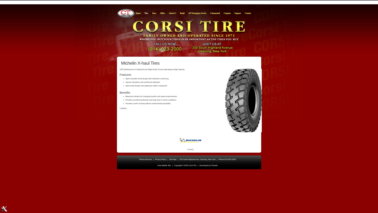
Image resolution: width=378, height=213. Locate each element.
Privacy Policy (160, 159)
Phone (227, 159)
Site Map (172, 159)
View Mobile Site (164, 165)
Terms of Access (145, 159)
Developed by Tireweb (208, 165)
